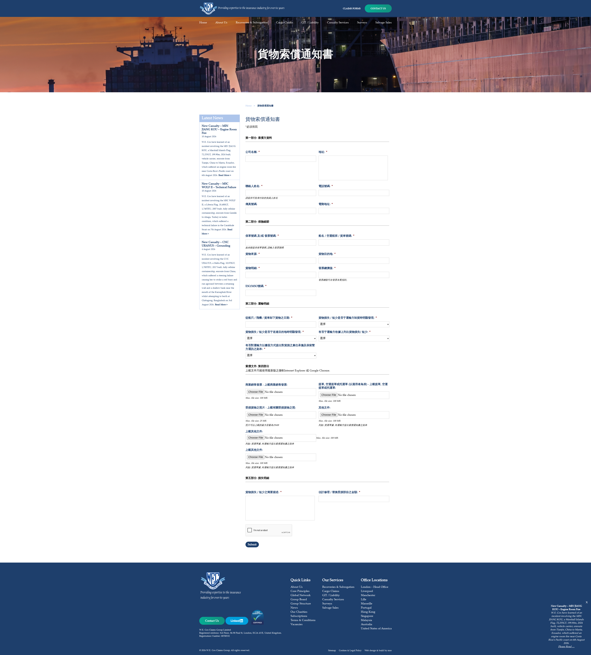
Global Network (301, 595)
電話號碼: (326, 186)
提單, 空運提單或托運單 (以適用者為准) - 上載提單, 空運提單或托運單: (353, 386)
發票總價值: (327, 268)
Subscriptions (299, 616)
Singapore (367, 616)
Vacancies (297, 624)
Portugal (366, 608)
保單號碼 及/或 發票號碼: (262, 236)
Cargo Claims (284, 22)
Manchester (368, 595)
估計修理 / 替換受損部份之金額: (339, 492)
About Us (221, 22)
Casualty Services (338, 22)
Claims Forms (352, 9)
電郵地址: (326, 204)
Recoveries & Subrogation (252, 22)
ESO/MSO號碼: (255, 286)
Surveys (362, 22)
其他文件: (324, 407)
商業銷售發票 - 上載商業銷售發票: (266, 385)
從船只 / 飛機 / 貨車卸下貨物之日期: (268, 318)
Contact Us (378, 9)
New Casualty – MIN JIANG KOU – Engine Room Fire (219, 130)
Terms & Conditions (303, 620)
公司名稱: (252, 152)
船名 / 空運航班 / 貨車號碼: (336, 236)
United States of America (376, 628)
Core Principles (300, 591)
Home (203, 22)
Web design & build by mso (378, 651)
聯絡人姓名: (253, 186)
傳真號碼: (251, 204)
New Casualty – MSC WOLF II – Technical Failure (219, 186)
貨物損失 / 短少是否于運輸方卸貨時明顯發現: (348, 318)
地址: (323, 152)
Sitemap (332, 651)
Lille (363, 599)
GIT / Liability (310, 22)
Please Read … (566, 646)
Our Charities (299, 612)
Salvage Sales (383, 22)
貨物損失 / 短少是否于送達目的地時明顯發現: (274, 332)
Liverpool (367, 591)
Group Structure (301, 603)
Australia (366, 624)
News (294, 608)
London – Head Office (374, 587)
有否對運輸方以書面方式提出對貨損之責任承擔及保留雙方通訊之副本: (280, 347)
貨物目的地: (327, 254)
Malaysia (366, 620)
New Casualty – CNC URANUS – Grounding (216, 244)
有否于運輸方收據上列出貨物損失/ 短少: (344, 332)
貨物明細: (252, 268)
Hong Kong (368, 612)
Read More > (225, 175)
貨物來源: (252, 254)
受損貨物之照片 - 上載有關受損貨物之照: (270, 407)
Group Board (299, 599)
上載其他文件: (254, 431)
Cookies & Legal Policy (350, 651)
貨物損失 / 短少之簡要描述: (263, 492)
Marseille (366, 603)
